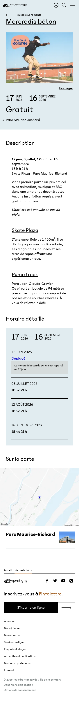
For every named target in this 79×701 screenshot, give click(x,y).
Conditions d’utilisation (18, 684)
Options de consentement (20, 690)
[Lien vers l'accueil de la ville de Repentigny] (15, 5)
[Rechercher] (64, 5)
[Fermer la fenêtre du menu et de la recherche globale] (72, 5)
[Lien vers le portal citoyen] (56, 5)
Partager (66, 88)
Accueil (8, 570)
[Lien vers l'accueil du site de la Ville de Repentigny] (16, 581)
